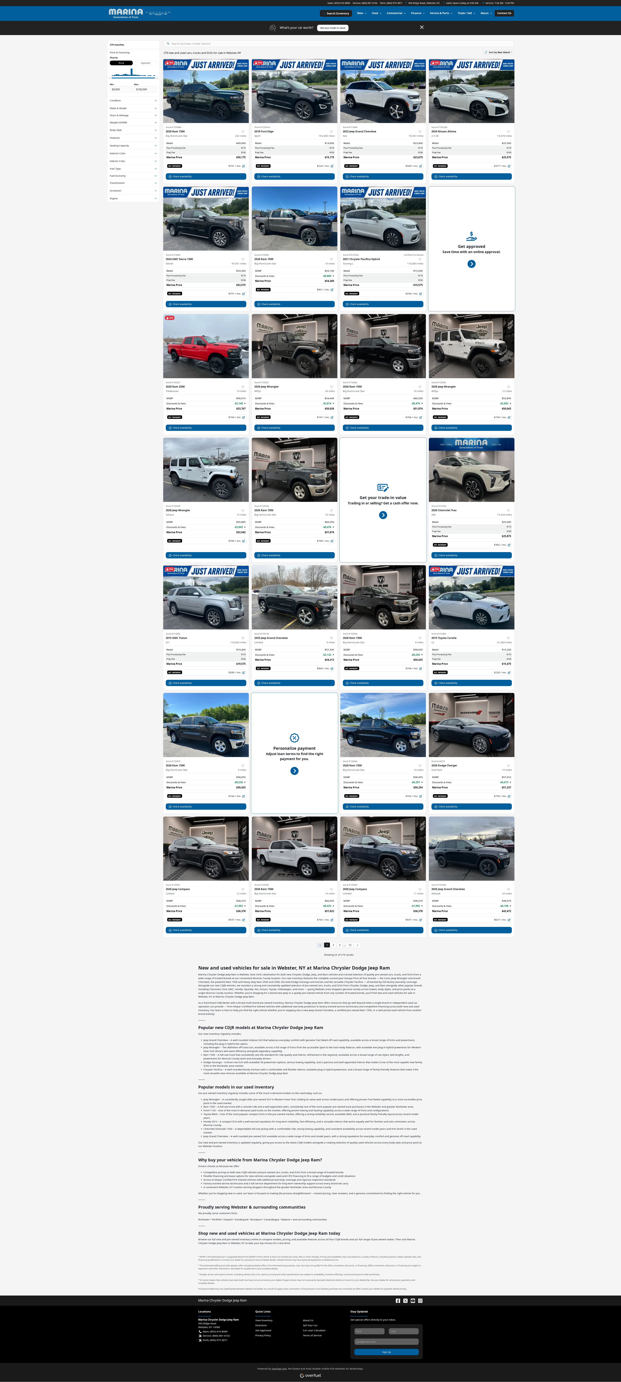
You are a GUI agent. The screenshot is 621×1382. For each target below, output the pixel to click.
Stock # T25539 (261, 506)
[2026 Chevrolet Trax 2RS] (472, 470)
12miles (507, 391)
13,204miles (504, 514)
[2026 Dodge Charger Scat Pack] (472, 725)
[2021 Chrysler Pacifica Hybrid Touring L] (383, 219)
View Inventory (263, 1320)
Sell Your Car (310, 1325)
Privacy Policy (263, 1335)
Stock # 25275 (438, 761)
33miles (507, 893)
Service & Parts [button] (439, 13)
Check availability (182, 176)
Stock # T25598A (173, 127)
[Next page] (357, 945)
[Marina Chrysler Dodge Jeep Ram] (139, 13)
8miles (419, 642)
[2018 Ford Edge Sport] (295, 91)
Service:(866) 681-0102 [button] (216, 1335)
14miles (418, 769)
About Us (308, 1320)
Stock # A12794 (438, 506)
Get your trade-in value (332, 27)
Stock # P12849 (350, 127)
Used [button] (375, 13)
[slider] (110, 78)
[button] (423, 3)
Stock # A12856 (438, 633)
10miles (330, 263)
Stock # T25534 (350, 633)
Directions (261, 1325)
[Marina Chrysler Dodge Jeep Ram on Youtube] (411, 1300)
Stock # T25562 (350, 382)
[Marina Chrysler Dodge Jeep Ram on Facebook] (396, 1300)
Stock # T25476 (173, 761)
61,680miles (504, 642)
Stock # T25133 (261, 633)
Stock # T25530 (438, 382)
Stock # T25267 (173, 382)
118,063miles (238, 642)
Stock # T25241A (262, 127)
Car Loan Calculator (314, 1330)
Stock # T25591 (173, 884)
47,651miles (239, 263)
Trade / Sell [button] (465, 13)
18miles (418, 391)
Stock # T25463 (350, 761)
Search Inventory (338, 13)
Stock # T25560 (261, 884)
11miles (418, 893)
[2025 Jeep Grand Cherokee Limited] (295, 597)
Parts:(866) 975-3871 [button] (215, 1340)
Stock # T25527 (261, 382)
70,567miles (416, 135)
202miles (240, 135)
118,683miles (415, 263)
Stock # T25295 (173, 506)
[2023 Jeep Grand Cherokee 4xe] (383, 91)
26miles (330, 391)
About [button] (485, 13)
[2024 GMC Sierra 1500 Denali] (206, 219)
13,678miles (504, 135)
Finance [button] (416, 13)
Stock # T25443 (261, 254)
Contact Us (504, 13)
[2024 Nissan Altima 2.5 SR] (472, 91)
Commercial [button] (394, 13)
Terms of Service (312, 1335)
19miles (241, 391)
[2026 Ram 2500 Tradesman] (206, 346)
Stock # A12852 (173, 633)
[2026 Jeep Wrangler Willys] (295, 346)
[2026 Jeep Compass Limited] (206, 848)
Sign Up (386, 1352)
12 (350, 945)
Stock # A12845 (173, 254)
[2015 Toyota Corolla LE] (472, 597)
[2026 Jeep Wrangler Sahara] (206, 470)
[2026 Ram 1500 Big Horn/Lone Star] (206, 91)
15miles (241, 514)
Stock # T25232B (439, 127)
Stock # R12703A (351, 254)
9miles (331, 642)
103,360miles (327, 135)
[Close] (422, 27)
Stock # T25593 (350, 884)
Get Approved (263, 1330)
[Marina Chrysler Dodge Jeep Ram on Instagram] (419, 1300)
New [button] (360, 13)
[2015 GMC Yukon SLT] (206, 597)
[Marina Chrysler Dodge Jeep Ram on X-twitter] (404, 1300)
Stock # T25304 (438, 884)
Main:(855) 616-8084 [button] (215, 1331)
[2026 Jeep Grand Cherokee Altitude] (472, 848)
